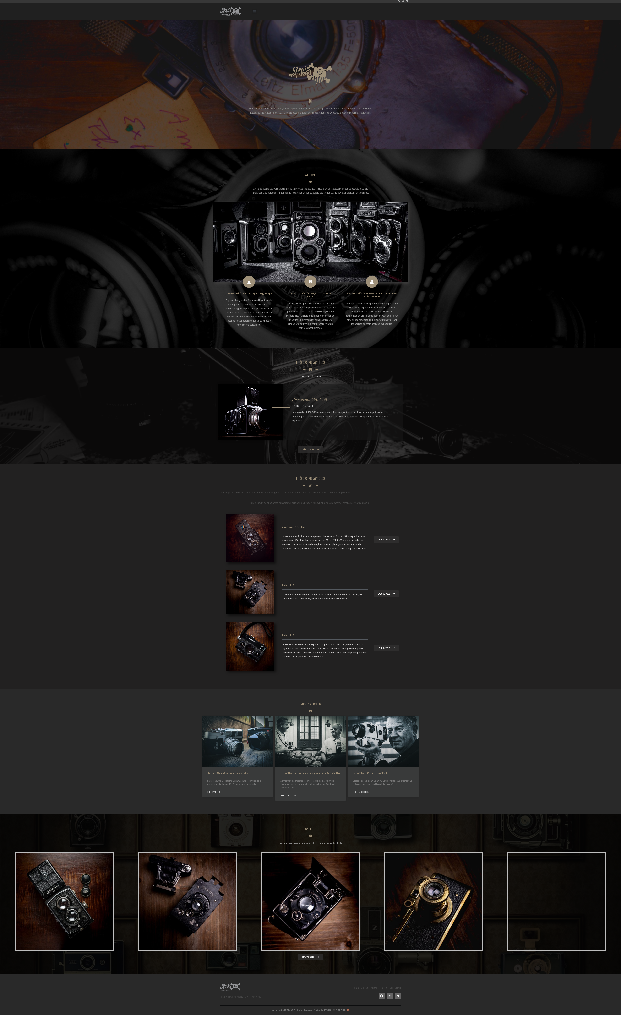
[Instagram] (390, 996)
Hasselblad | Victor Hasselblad (370, 773)
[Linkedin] (398, 996)
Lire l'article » (215, 792)
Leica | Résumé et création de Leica (227, 773)
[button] (254, 11)
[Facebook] (382, 996)
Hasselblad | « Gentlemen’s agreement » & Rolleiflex (310, 773)
